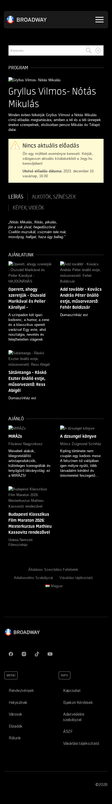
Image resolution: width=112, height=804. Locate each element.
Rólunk (15, 738)
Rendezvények (21, 690)
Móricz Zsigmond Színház (80, 444)
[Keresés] (88, 50)
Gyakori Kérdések (78, 702)
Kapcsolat (71, 690)
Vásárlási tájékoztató (76, 578)
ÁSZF (68, 731)
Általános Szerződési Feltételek (53, 570)
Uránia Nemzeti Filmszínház (20, 542)
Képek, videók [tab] (28, 208)
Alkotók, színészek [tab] (54, 197)
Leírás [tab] (15, 197)
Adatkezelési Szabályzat (33, 578)
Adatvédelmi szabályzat (73, 717)
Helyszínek (18, 702)
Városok (15, 714)
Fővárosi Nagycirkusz (25, 444)
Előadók (16, 726)
